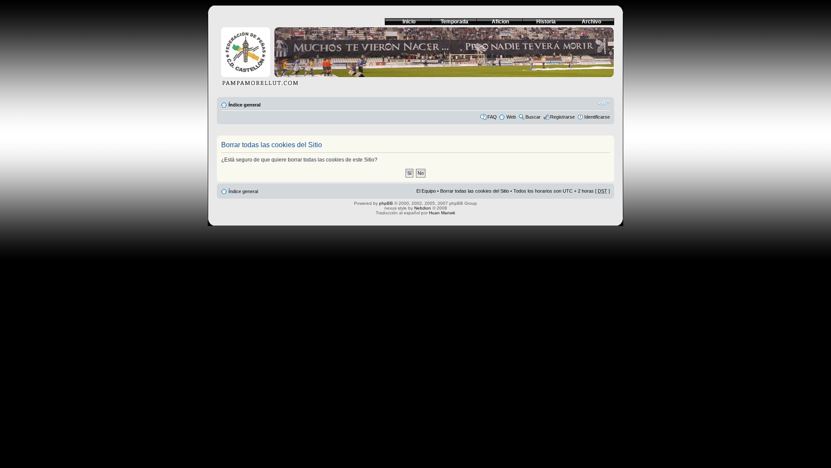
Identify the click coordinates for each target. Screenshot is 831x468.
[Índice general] (415, 59)
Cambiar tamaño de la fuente (603, 103)
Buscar (533, 116)
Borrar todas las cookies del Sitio (474, 191)
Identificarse (597, 116)
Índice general (245, 104)
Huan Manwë (442, 212)
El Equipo (426, 191)
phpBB (386, 203)
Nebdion (422, 208)
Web (511, 116)
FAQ (492, 116)
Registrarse (562, 116)
